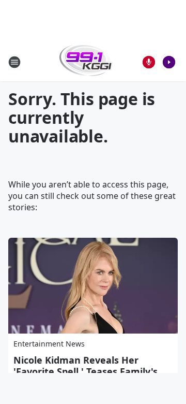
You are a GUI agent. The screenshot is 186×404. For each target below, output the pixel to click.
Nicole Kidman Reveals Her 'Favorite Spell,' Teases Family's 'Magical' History (85, 371)
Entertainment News (49, 344)
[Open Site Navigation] (14, 62)
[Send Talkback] (149, 62)
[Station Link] (86, 62)
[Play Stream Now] (169, 62)
